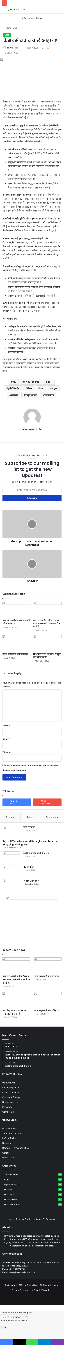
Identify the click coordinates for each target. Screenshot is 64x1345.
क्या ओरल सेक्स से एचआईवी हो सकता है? (16, 622)
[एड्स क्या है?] (11, 831)
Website (6, 752)
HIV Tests (9, 1194)
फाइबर (54, 388)
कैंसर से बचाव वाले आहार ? (36, 852)
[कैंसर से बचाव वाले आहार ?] (11, 857)
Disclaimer (7, 1143)
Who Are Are (8, 1082)
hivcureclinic (31, 381)
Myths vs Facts (12, 1184)
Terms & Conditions (12, 1133)
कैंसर (29, 388)
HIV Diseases (10, 1199)
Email (6, 739)
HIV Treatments (12, 1204)
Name (6, 725)
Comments (52, 817)
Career (5, 1153)
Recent (30, 817)
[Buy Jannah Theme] (32, 18)
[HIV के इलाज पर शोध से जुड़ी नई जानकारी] (47, 643)
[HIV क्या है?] (11, 871)
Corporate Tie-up (11, 1097)
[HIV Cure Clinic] (16, 10)
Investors (7, 1107)
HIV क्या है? (28, 866)
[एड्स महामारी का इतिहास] (16, 643)
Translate (22, 1320)
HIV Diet (8, 1189)
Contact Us (8, 1112)
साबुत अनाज (31, 395)
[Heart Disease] (11, 885)
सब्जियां (14, 395)
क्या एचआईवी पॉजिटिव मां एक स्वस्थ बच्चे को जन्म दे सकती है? (47, 623)
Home (8, 28)
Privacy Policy (9, 1128)
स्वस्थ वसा (49, 395)
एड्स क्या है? (29, 827)
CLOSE (3, 1327)
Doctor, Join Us (10, 1102)
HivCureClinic (13, 48)
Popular (10, 817)
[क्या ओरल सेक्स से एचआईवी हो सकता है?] (16, 610)
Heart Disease (31, 880)
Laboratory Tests (10, 1087)
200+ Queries (11, 1174)
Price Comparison (11, 1092)
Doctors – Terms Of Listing (15, 1148)
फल (41, 388)
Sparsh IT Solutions (43, 1290)
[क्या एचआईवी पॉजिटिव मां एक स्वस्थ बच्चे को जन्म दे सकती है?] (47, 610)
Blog (15, 28)
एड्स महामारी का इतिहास (15, 654)
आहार (49, 381)
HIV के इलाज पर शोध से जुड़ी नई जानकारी (47, 656)
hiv (14, 381)
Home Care (8, 1157)
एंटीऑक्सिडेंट (14, 388)
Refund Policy (9, 1138)
